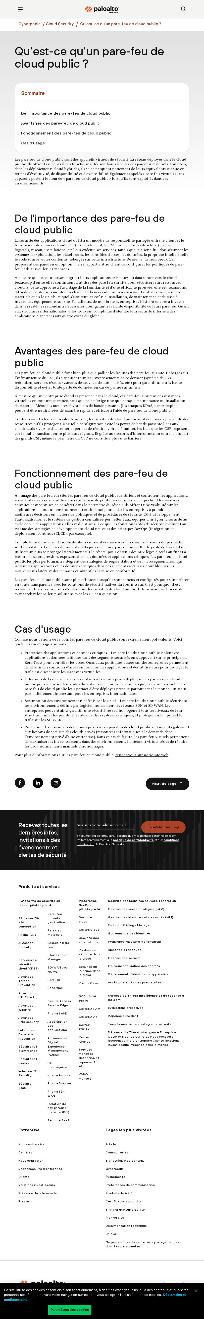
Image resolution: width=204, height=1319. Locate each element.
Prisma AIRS (27, 934)
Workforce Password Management (134, 941)
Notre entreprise (31, 1144)
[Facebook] (20, 784)
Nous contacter (30, 1160)
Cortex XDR (88, 1016)
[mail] (56, 784)
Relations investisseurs (36, 1185)
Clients (24, 1177)
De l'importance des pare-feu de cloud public (65, 113)
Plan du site (115, 1217)
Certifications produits (124, 1201)
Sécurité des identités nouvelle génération (142, 901)
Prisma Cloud (89, 983)
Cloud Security (60, 23)
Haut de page (164, 784)
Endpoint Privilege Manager (129, 925)
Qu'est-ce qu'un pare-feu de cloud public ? (120, 23)
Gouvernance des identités (129, 933)
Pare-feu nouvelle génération (56, 918)
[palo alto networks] (102, 9)
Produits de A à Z (119, 1193)
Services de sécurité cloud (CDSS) (28, 964)
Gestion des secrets (124, 958)
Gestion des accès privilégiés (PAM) (136, 909)
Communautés (117, 1152)
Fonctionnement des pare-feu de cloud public (66, 133)
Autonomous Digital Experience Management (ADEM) (58, 1046)
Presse (23, 1201)
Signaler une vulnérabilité (125, 1209)
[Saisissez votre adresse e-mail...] (106, 827)
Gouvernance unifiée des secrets (134, 966)
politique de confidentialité (133, 840)
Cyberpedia (29, 23)
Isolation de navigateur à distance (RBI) (58, 1108)
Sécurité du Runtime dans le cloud (89, 971)
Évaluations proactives (125, 1008)
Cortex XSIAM (89, 1009)
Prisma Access (59, 1075)
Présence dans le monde (37, 1193)
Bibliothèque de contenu (125, 1160)
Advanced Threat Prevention (26, 981)
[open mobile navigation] (20, 9)
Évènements (115, 1177)
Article (111, 1144)
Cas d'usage (33, 143)
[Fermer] (196, 1290)
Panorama (55, 988)
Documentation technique (126, 1226)
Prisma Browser (59, 1083)
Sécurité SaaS (58, 1120)
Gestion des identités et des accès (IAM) (140, 917)
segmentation (120, 562)
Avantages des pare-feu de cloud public (60, 123)
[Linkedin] (38, 784)
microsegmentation (159, 562)
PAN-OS (54, 980)
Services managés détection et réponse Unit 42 (89, 1058)
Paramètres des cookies (70, 1310)
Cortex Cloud (89, 929)
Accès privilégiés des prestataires (135, 982)
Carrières (25, 1152)
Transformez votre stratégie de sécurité (139, 1024)
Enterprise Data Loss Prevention (26, 1034)
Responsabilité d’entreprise (40, 1169)
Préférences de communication (130, 1185)
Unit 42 (111, 1234)
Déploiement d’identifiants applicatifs (138, 974)
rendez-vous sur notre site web (141, 755)
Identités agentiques (124, 950)
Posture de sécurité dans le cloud (89, 954)
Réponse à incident (123, 1016)
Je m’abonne (159, 827)
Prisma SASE (57, 1013)
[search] (183, 9)
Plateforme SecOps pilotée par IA (89, 905)
